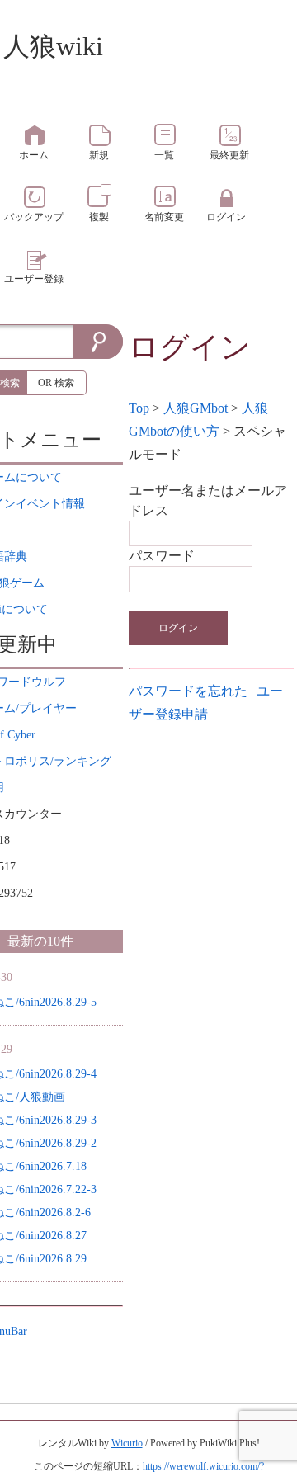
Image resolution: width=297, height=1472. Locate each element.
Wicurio (127, 1443)
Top (139, 408)
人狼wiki (53, 46)
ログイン (178, 628)
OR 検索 (56, 383)
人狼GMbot (195, 408)
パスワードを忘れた (188, 691)
